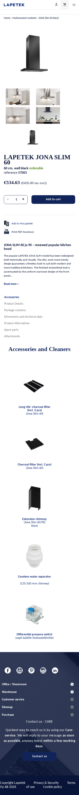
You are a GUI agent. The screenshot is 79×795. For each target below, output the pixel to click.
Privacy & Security (46, 783)
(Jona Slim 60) (34, 410)
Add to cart (53, 199)
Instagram (43, 670)
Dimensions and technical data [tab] (23, 316)
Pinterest (31, 670)
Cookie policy (52, 787)
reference (10, 173)
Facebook (8, 670)
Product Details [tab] (13, 303)
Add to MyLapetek (22, 223)
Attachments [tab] (12, 336)
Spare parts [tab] (11, 329)
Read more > (11, 284)
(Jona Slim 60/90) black (34, 522)
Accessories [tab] (11, 297)
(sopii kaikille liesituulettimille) (34, 636)
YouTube (19, 670)
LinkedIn (55, 670)
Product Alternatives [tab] (17, 323)
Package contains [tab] (15, 310)
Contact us (39, 756)
